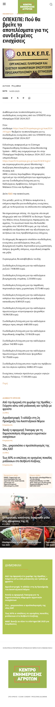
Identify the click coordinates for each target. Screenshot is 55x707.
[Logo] (27, 674)
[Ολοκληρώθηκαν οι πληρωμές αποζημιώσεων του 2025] (22, 537)
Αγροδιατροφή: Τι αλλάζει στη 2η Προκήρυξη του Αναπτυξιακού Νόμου (24, 419)
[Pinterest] (23, 98)
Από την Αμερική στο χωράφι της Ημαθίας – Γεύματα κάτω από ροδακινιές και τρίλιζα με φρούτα (27, 405)
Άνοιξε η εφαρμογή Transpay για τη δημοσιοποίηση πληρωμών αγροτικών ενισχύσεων (24, 433)
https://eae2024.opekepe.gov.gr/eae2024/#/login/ (27, 161)
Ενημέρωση (8, 14)
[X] (17, 98)
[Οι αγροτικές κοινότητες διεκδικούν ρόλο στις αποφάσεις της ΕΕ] (27, 509)
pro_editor (16, 86)
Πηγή (5, 383)
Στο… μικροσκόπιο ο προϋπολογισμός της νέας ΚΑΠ (26, 447)
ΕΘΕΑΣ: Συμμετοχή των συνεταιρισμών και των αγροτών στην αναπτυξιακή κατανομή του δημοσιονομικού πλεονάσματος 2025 (14, 482)
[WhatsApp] (29, 98)
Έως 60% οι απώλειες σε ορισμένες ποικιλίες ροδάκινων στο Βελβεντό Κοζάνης (27, 459)
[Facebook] (11, 98)
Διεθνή (6, 413)
